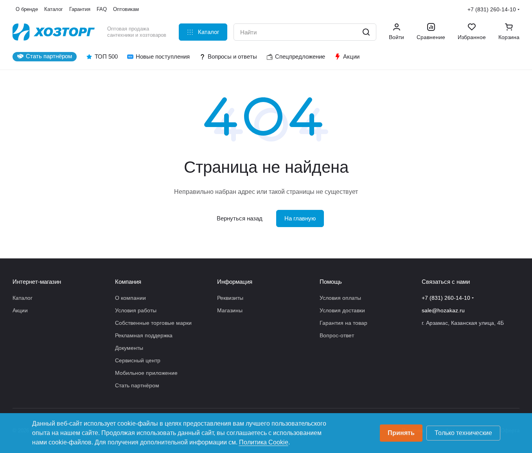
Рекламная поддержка (144, 335)
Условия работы (135, 310)
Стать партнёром (137, 385)
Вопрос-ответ (337, 335)
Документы (129, 348)
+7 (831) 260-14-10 (491, 9)
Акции (20, 310)
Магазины (230, 310)
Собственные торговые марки (153, 323)
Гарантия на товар (343, 323)
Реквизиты (230, 298)
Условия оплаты (340, 298)
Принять (401, 433)
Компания (128, 281)
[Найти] (366, 32)
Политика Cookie (263, 442)
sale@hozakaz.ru (443, 310)
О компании (130, 298)
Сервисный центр (137, 360)
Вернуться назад (239, 218)
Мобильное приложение (146, 373)
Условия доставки (342, 310)
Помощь (331, 281)
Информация (234, 281)
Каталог (22, 298)
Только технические (463, 433)
